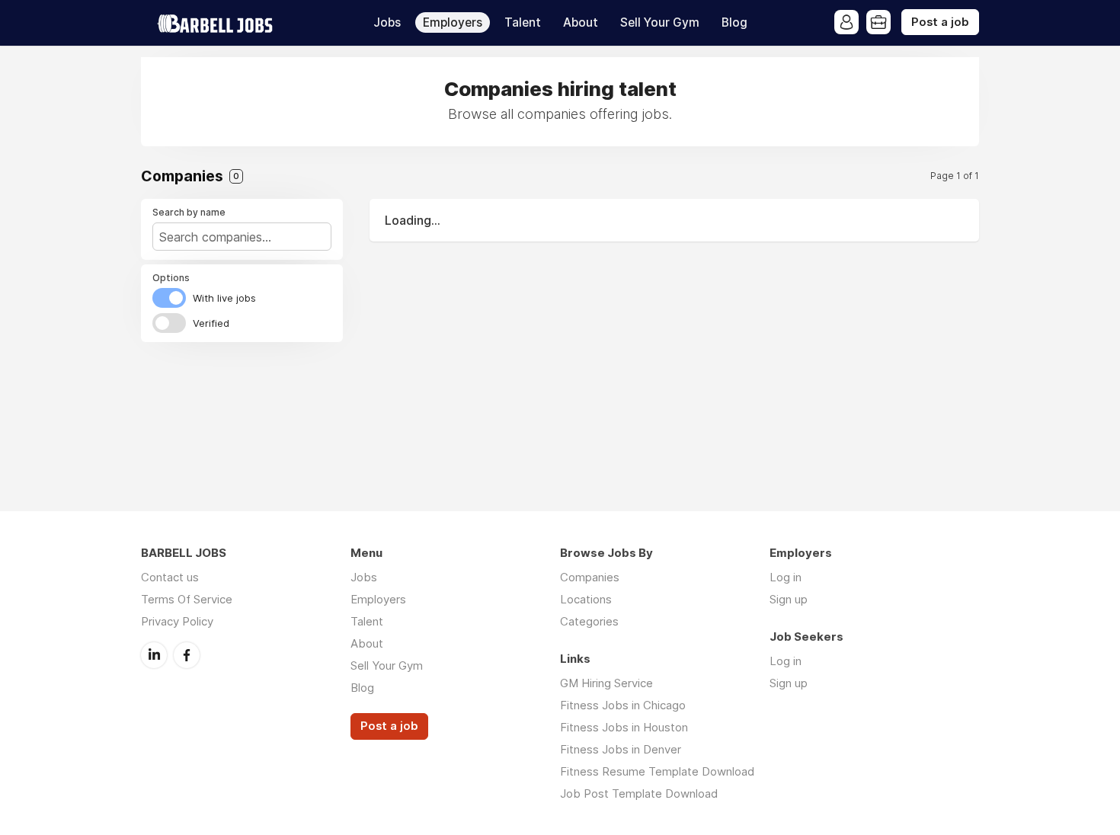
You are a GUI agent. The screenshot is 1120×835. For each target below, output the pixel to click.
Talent (522, 22)
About (580, 22)
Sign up (789, 599)
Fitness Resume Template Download (657, 771)
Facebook (187, 655)
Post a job (940, 22)
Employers (452, 22)
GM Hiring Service (606, 683)
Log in (786, 577)
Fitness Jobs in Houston (624, 727)
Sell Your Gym (659, 22)
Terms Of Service (186, 599)
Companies (589, 577)
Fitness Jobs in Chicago (623, 705)
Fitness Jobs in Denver (620, 749)
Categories (589, 621)
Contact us (170, 577)
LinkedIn (154, 655)
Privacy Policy (177, 621)
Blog (734, 22)
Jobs (387, 22)
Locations (586, 599)
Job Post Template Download (639, 793)
